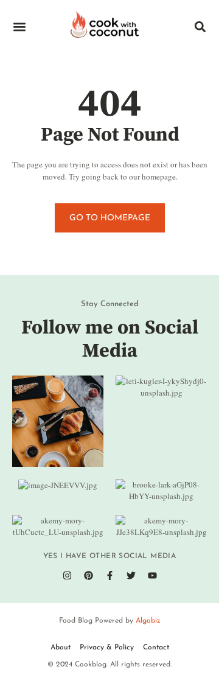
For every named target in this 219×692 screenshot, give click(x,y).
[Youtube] (152, 576)
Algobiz (148, 620)
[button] (19, 27)
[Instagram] (67, 576)
